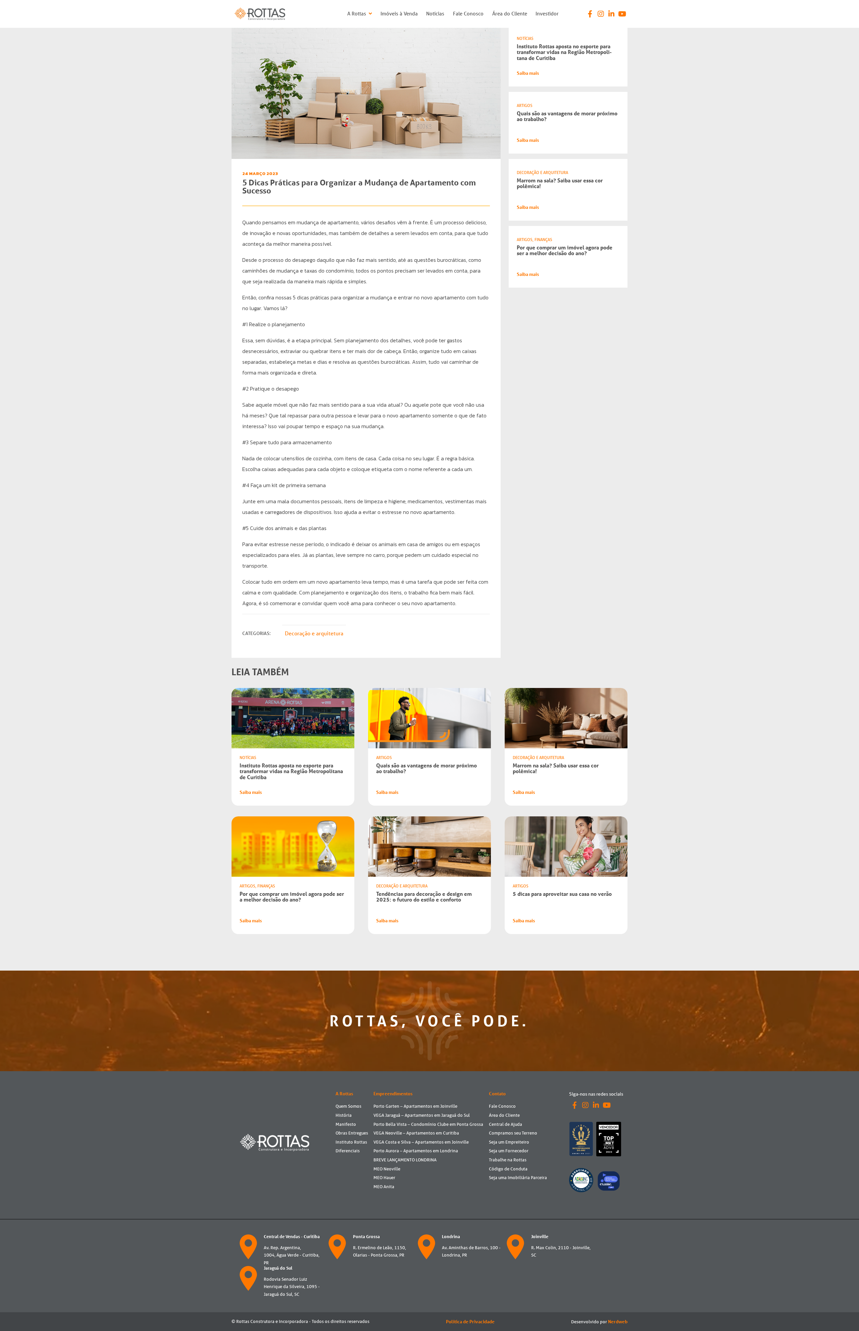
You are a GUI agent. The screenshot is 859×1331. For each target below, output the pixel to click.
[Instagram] (600, 13)
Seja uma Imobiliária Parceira (518, 1177)
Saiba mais (528, 73)
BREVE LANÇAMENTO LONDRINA (405, 1160)
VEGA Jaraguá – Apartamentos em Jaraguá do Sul (421, 1115)
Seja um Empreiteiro (509, 1142)
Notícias (435, 13)
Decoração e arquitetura (314, 633)
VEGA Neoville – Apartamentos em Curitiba (416, 1133)
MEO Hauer (384, 1177)
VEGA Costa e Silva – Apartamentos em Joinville (421, 1142)
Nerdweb (617, 1321)
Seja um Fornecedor (508, 1151)
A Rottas (357, 13)
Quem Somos (348, 1106)
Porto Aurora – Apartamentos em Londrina (415, 1151)
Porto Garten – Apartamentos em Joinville (415, 1106)
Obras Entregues (352, 1133)
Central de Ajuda (505, 1124)
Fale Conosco (468, 13)
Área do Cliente (509, 13)
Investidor (547, 13)
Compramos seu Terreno (513, 1133)
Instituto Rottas (351, 1142)
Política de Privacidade (470, 1321)
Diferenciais (348, 1151)
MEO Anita (383, 1186)
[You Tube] (622, 13)
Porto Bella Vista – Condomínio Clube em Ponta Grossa (428, 1124)
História (344, 1115)
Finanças (543, 239)
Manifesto (346, 1124)
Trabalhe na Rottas (507, 1160)
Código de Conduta (508, 1169)
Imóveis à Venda (399, 13)
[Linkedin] (611, 13)
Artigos (525, 105)
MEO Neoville (386, 1169)
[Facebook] (590, 13)
